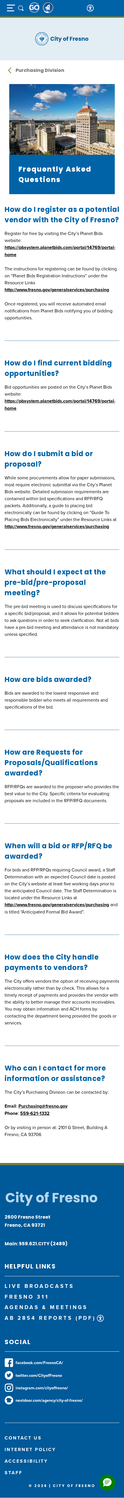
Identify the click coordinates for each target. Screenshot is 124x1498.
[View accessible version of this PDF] (100, 1318)
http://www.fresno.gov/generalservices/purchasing (57, 289)
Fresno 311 (27, 1297)
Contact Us (23, 1438)
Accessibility (26, 1461)
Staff (13, 1472)
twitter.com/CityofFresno (39, 1375)
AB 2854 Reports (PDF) (50, 1318)
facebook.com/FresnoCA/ (39, 1362)
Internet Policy (30, 1449)
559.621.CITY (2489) (43, 1243)
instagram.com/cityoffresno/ (42, 1388)
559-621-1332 (35, 1113)
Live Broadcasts (39, 1286)
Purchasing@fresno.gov (42, 1106)
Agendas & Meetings (46, 1307)
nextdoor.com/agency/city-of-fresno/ (49, 1400)
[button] (107, 1483)
